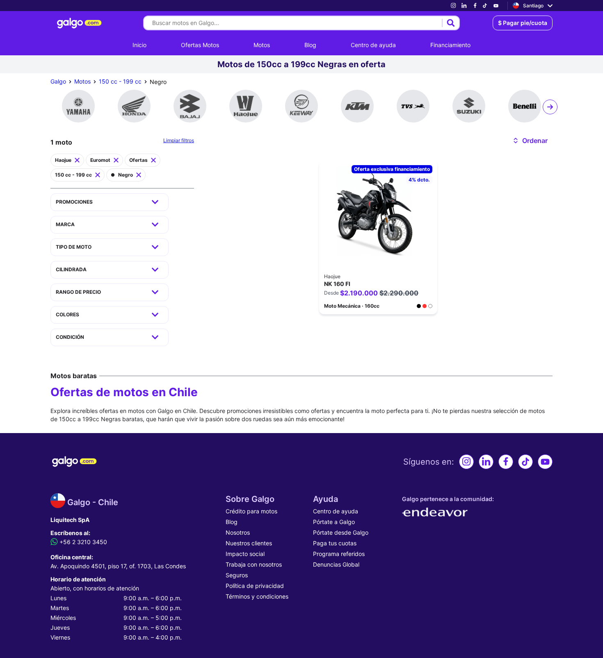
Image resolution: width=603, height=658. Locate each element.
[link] (453, 5)
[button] (529, 140)
